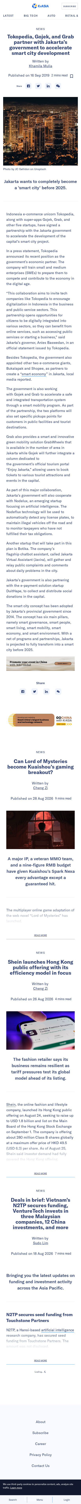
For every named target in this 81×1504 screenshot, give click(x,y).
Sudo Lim (40, 1243)
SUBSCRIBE (69, 6)
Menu (40, 1499)
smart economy (34, 374)
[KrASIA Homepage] (40, 6)
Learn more (16, 1487)
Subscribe (40, 1471)
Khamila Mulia (40, 66)
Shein (11, 1104)
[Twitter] (38, 86)
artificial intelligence (57, 1368)
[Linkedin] (48, 86)
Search (13, 1499)
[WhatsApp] (58, 86)
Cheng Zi (40, 788)
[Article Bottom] (40, 663)
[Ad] (40, 720)
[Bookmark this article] (71, 76)
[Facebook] (28, 86)
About (40, 1460)
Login (67, 1499)
